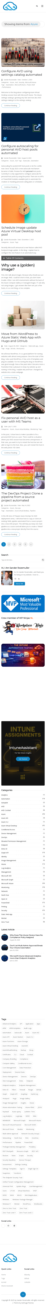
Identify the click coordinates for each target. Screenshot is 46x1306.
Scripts (21, 1156)
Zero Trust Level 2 (25, 1213)
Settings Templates (10, 1169)
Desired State (20, 1072)
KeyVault (6, 1112)
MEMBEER (6, 1120)
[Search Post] (43, 560)
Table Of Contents (14, 258)
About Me (19, 584)
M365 (28, 1116)
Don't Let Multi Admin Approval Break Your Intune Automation (26, 946)
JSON (40, 1107)
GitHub (38, 1090)
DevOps (23, 837)
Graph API (23, 853)
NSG (26, 1138)
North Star (23, 895)
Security (21, 82)
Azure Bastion (18, 1037)
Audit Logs (28, 1028)
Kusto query (16, 1112)
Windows (6, 1199)
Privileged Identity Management (14, 1147)
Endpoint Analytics (9, 1085)
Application (29, 1024)
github (26, 1278)
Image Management (23, 860)
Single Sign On (33, 1169)
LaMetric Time (29, 1112)
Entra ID (23, 849)
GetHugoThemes (27, 1303)
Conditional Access (23, 829)
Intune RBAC (29, 1107)
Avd (16, 82)
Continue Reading (10, 105)
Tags (3, 1278)
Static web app (33, 346)
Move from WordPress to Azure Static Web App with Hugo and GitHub (21, 337)
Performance (6, 87)
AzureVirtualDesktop (10, 1050)
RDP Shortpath (8, 1151)
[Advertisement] (23, 694)
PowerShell (23, 903)
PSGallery (32, 1147)
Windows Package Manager (23, 1199)
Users (5, 1191)
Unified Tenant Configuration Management (18, 1182)
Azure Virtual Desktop (23, 826)
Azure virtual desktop (22, 429)
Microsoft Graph (23, 880)
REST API (35, 1151)
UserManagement (35, 1186)
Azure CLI (23, 822)
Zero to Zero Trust (9, 1208)
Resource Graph (22, 1151)
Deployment (7, 1072)
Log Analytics (23, 868)
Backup (23, 1050)
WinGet (23, 918)
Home (3, 1275)
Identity (23, 856)
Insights (23, 1103)
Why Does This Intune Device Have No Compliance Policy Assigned (26, 936)
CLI (15, 1054)
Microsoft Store (8, 1129)
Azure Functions (8, 1041)
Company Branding (9, 1059)
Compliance (24, 1059)
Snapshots (6, 1173)
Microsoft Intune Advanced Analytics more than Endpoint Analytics (25, 957)
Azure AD (23, 818)
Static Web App (23, 914)
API (21, 1024)
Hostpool (6, 1098)
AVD (23, 806)
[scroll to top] (23, 1294)
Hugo (8, 348)
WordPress (27, 1204)
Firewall (22, 1090)
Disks (21, 1081)
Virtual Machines (24, 1191)
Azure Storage (23, 1041)
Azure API (6, 1037)
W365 (5, 1195)
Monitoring (34, 429)
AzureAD (25, 1046)
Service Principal (25, 1160)
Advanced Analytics (9, 1024)
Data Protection (25, 1068)
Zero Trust (23, 922)
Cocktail (30, 1054)
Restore (5, 1156)
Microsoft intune (30, 82)
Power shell (31, 85)
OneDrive (35, 1138)
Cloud (22, 1054)
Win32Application (31, 1195)
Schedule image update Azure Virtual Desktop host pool (21, 231)
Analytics (23, 795)
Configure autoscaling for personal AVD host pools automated (20, 149)
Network (23, 891)
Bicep (31, 1050)
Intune (23, 864)
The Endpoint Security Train (12, 1178)
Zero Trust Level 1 (9, 1213)
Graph (5, 1094)
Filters (14, 1090)
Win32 (19, 1195)
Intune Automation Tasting (12, 1107)
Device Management (23, 833)
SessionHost (7, 1164)
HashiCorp (34, 1094)
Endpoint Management (27, 1085)
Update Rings (21, 1186)
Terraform (17, 1173)
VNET (35, 1191)
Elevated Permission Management (23, 841)
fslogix (30, 1090)
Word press (20, 348)
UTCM (12, 1191)
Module (20, 1129)
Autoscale (26, 161)
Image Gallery (25, 1098)
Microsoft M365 (30, 1125)
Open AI (23, 899)
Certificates (7, 1054)
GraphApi (24, 1094)
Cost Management (9, 1068)
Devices (24, 1076)
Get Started (23, 759)
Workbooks (38, 1204)
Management (23, 872)
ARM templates (15, 1028)
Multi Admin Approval (10, 1134)
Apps (38, 1024)
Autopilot (23, 803)
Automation (10, 85)
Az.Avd (3, 1282)
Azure (12, 82)
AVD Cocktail (23, 810)
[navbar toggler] (42, 6)
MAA (34, 1116)
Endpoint (23, 845)
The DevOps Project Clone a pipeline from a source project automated (22, 497)
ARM (4, 1028)
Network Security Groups (30, 1134)
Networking (7, 1138)
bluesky (27, 1275)
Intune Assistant (7, 1286)
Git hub (13, 348)
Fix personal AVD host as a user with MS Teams (20, 419)
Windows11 (7, 1204)
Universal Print (8, 1186)
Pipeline (33, 511)
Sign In (22, 1169)
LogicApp (19, 1116)
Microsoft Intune (23, 883)
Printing (23, 906)
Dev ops (18, 508)
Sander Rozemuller (10, 80)
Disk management (9, 1081)
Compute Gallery (9, 1063)
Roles (14, 1156)
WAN (12, 1195)
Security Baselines (9, 1160)
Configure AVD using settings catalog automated (21, 72)
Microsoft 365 (23, 876)
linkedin (27, 1282)
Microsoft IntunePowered (12, 1125)
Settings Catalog (21, 1164)
